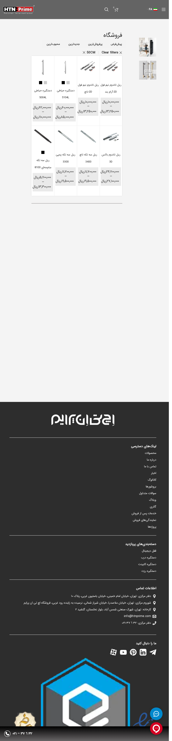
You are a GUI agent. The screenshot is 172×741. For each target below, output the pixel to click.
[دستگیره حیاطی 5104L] (65, 67)
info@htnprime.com (137, 616)
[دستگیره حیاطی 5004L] (43, 67)
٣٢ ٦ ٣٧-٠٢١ (129, 623)
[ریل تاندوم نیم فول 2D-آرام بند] (111, 67)
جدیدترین (74, 44)
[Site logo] (19, 9)
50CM (91, 52)
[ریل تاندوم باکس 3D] (111, 137)
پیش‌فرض (116, 44)
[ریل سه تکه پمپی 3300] (65, 137)
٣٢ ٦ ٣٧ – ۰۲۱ (22, 733)
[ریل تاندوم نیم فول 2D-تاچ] (88, 67)
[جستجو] (106, 9)
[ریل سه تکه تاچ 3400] (88, 137)
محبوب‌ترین (53, 44)
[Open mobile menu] (163, 9)
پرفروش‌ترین (95, 44)
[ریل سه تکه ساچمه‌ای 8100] (43, 137)
